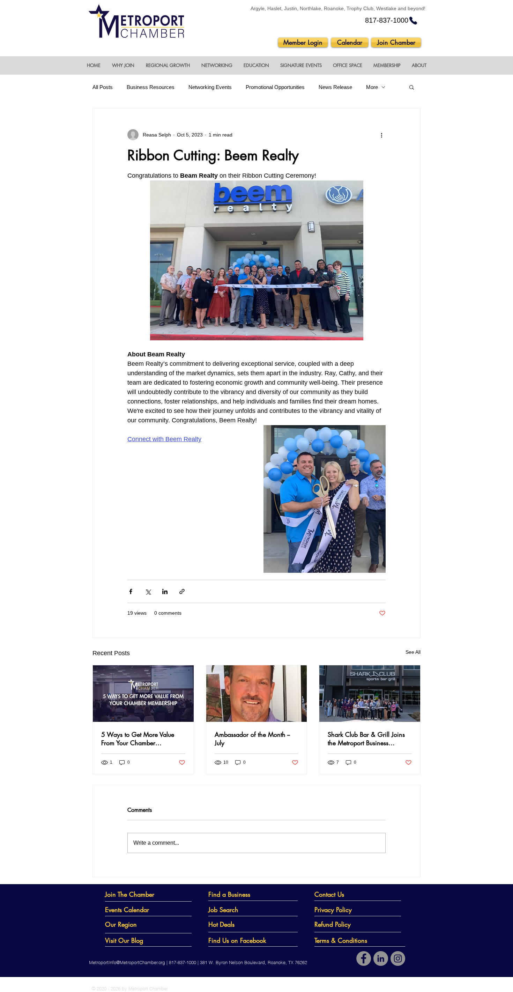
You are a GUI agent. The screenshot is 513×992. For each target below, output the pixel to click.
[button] (123, 65)
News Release (335, 87)
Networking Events (210, 87)
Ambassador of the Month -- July (252, 738)
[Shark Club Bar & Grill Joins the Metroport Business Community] (369, 693)
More (372, 87)
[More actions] (381, 135)
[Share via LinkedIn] (165, 591)
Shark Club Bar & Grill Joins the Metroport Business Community (366, 738)
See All (413, 652)
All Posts (102, 87)
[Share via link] (182, 591)
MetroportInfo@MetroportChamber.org (127, 962)
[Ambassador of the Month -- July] (256, 693)
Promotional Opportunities (275, 87)
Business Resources (150, 87)
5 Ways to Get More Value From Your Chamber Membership (137, 738)
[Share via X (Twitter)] (147, 591)
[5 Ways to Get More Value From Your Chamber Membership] (143, 693)
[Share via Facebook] (130, 591)
